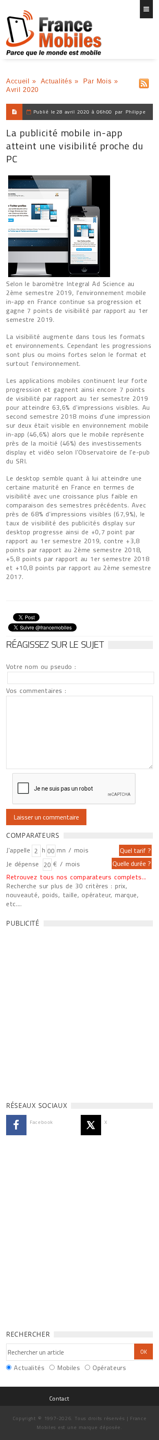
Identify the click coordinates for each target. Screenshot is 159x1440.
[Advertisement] (79, 1012)
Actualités (56, 81)
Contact (59, 1398)
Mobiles (68, 1367)
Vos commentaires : (36, 690)
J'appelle (18, 850)
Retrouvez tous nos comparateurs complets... (76, 877)
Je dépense (24, 863)
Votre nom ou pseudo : (41, 666)
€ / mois (66, 863)
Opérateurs (109, 1367)
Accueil (17, 81)
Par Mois (97, 81)
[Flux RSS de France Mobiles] (144, 82)
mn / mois (72, 850)
